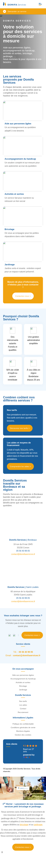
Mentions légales (23, 731)
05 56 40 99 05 (23, 551)
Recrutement (23, 712)
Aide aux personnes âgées (23, 675)
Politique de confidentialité (23, 724)
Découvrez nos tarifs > (20, 428)
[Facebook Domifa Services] (10, 635)
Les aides (23, 705)
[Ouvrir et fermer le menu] (40, 4)
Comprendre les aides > (20, 466)
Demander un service (17, 11)
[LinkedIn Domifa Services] (14, 635)
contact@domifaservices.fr (23, 554)
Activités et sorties (23, 682)
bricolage (24, 824)
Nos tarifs (23, 701)
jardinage (38, 824)
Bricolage (23, 686)
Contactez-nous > (23, 296)
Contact (23, 709)
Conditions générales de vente (23, 727)
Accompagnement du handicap (23, 679)
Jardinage (23, 690)
